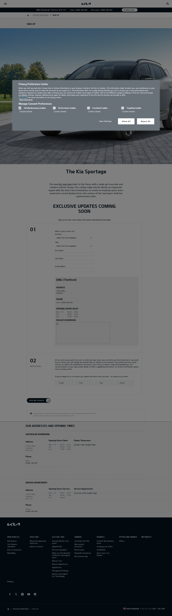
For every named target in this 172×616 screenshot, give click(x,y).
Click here (23, 97)
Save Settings (105, 121)
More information (26, 100)
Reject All (145, 121)
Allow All (126, 121)
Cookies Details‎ (26, 112)
